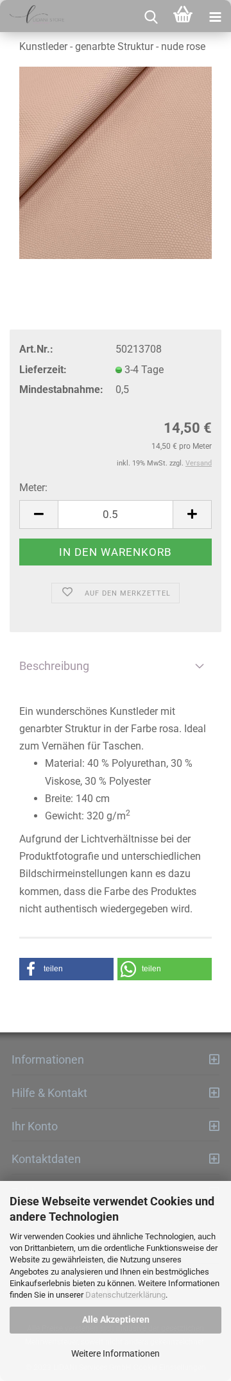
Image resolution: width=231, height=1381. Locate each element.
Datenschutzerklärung (125, 1295)
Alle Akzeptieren (116, 1319)
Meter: (33, 487)
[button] (66, 969)
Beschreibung (54, 666)
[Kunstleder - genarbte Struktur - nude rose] (115, 163)
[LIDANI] (32, 16)
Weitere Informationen (115, 1353)
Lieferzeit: (43, 370)
